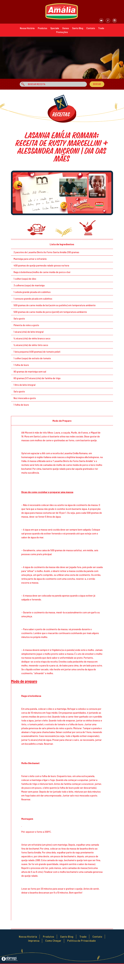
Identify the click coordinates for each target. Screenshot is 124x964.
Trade (101, 28)
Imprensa (33, 940)
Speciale (54, 28)
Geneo (65, 28)
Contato (90, 28)
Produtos (42, 28)
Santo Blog (77, 28)
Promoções (62, 31)
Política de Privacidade (81, 940)
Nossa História (27, 28)
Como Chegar (53, 940)
